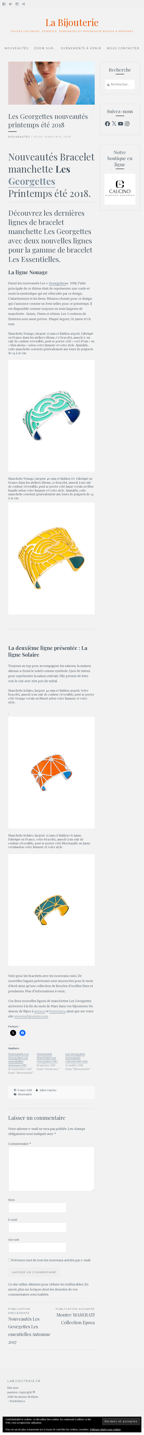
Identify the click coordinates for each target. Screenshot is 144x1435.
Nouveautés (16, 48)
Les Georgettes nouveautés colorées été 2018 (76, 1057)
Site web (13, 1239)
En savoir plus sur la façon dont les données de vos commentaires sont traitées (48, 1289)
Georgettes (31, 181)
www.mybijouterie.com (31, 1016)
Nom (11, 1200)
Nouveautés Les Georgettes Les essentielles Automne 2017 (18, 1059)
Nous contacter (123, 48)
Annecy (39, 1011)
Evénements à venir (81, 48)
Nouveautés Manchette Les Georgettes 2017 (47, 1057)
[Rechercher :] (119, 84)
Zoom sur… (45, 48)
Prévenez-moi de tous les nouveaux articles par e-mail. (51, 1260)
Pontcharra (57, 1011)
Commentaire (19, 1144)
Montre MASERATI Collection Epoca (75, 1316)
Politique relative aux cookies (105, 1429)
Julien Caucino (48, 1090)
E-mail (12, 1219)
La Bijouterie (72, 22)
